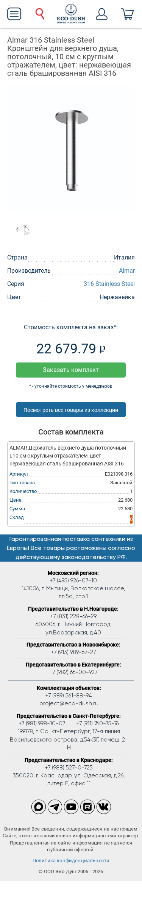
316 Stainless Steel (109, 283)
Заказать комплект (71, 369)
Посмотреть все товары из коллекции (70, 410)
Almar (127, 270)
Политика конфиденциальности (71, 860)
